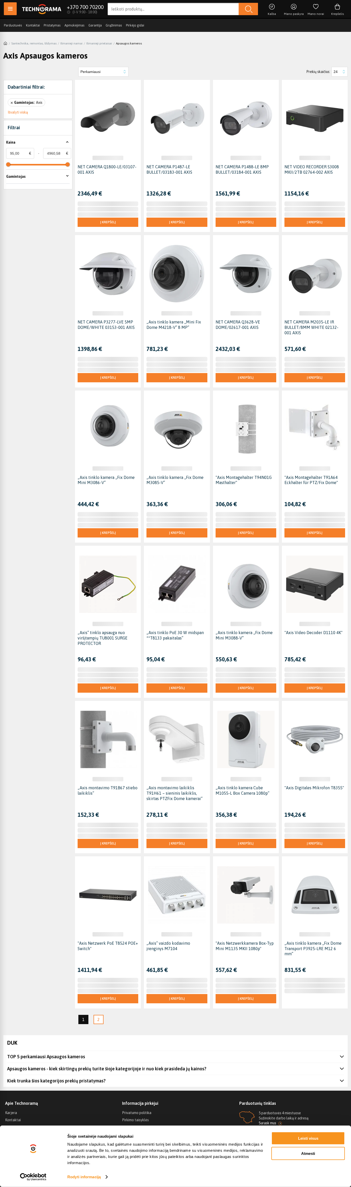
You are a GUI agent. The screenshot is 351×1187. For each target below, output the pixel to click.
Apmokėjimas (74, 25)
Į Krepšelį (108, 222)
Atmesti (308, 1153)
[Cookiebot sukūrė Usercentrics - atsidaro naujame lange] (33, 1177)
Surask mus (267, 1123)
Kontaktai (33, 25)
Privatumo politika (136, 1113)
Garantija (95, 25)
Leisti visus (308, 1138)
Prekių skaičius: (318, 72)
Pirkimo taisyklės (135, 1120)
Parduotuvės (13, 25)
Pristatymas (52, 25)
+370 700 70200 (85, 7)
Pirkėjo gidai (135, 25)
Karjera (11, 1113)
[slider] (8, 164)
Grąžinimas (114, 25)
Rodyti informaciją (84, 1177)
